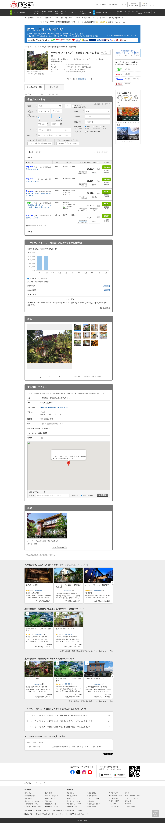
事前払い (94, 172)
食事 (57, 162)
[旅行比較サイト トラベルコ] (25, 18)
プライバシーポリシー (132, 798)
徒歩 (84, 495)
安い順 (31, 152)
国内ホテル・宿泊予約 (45, 29)
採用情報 (128, 804)
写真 (42, 94)
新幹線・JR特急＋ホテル (34, 806)
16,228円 (106, 290)
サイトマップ (113, 793)
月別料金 (33, 278)
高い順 (38, 152)
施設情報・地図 (53, 94)
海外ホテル (70, 793)
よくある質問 (113, 4)
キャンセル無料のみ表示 (94, 131)
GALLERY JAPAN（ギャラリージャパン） (49, 814)
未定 (40, 106)
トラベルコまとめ (93, 798)
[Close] (83, 452)
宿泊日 (29, 106)
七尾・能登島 (97, 747)
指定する (90, 116)
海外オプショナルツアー (75, 804)
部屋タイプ (69, 162)
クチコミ (55, 87)
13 (138, 122)
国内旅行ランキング (51, 806)
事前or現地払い (94, 208)
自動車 (91, 495)
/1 (62, 536)
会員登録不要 (83, 172)
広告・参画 (112, 804)
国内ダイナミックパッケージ (34, 801)
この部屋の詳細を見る (59, 547)
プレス (127, 793)
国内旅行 (28, 790)
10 (133, 122)
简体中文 (47, 810)
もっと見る (69, 299)
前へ (40, 376)
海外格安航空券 (72, 796)
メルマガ (123, 4)
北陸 (34, 742)
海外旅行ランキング (93, 804)
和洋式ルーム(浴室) (32, 169)
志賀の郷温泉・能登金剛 (81, 64)
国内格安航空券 (30, 796)
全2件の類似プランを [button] (36, 225)
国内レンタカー (50, 798)
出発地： (32, 495)
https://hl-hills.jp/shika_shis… (77, 71)
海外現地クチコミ (93, 801)
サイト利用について (115, 795)
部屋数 (76, 111)
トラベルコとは (101, 4)
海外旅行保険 (91, 793)
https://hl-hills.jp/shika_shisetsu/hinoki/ (54, 407)
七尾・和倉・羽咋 (34, 747)
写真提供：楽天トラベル (34, 71)
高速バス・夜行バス (51, 796)
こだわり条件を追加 (40, 143)
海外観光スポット (93, 796)
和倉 (86, 747)
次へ (58, 376)
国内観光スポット (50, 804)
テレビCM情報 (130, 806)
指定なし (89, 126)
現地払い (94, 221)
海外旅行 (70, 790)
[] (119, 22)
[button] (76, 79)
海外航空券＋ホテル (73, 801)
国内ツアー (28, 798)
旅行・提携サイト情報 (132, 795)
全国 (28, 742)
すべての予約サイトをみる (68, 143)
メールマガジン (114, 806)
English (38, 810)
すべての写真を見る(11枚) (36, 74)
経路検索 (102, 495)
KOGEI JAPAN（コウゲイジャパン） (78, 814)
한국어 (80, 810)
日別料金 (43, 278)
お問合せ (133, 4)
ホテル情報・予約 (35, 87)
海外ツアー (70, 798)
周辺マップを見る (75, 67)
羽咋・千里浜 (76, 747)
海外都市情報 (91, 806)
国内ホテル (28, 793)
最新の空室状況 (103, 152)
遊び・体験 (48, 793)
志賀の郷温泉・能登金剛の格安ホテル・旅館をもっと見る (91, 701)
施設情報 (127, 69)
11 (135, 122)
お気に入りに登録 (106, 52)
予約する (107, 167)
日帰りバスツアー (50, 801)
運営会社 (128, 801)
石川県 (70, 64)
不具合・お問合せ (115, 801)
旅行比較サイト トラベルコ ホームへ (36, 783)
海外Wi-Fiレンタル (73, 806)
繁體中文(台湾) (57, 810)
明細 (98, 169)
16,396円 (106, 286)
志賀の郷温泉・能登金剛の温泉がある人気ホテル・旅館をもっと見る (86, 651)
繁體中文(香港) (70, 810)
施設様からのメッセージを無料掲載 (128, 53)
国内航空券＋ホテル (32, 804)
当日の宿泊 (80, 106)
